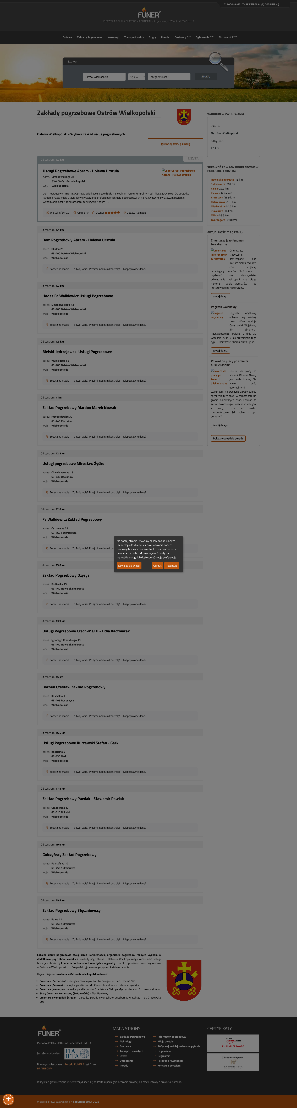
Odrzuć (157, 566)
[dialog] (148, 554)
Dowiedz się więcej (129, 566)
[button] (8, 1100)
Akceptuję (171, 566)
